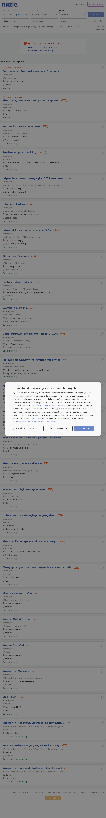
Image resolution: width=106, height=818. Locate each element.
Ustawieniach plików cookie (24, 421)
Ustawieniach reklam (32, 418)
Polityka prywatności (46, 421)
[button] (23, 428)
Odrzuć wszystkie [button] (57, 428)
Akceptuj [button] (84, 428)
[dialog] (53, 409)
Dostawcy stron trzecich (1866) (46, 405)
